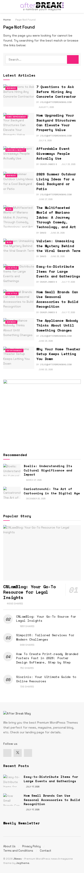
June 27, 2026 (45, 199)
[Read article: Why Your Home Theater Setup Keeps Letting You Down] (18, 358)
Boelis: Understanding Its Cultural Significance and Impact (48, 470)
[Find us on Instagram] (28, 753)
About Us (9, 846)
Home (7, 19)
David (43, 232)
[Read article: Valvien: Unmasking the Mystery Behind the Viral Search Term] (18, 250)
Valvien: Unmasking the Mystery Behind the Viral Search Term (58, 245)
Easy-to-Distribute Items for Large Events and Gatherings (58, 271)
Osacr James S (48, 164)
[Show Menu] (5, 6)
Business (11, 88)
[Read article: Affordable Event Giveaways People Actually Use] (18, 157)
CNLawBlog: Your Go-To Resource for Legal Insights (29, 592)
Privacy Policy (31, 846)
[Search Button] (79, 6)
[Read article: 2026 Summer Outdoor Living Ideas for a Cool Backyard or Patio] (18, 183)
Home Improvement (16, 117)
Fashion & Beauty (16, 150)
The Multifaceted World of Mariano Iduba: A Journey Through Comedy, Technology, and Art (56, 217)
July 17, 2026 (68, 281)
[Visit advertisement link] (42, 412)
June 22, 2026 (45, 369)
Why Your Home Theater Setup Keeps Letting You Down (58, 353)
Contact (45, 850)
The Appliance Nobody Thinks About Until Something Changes (57, 325)
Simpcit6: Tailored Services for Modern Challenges (45, 637)
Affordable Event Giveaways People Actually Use (53, 153)
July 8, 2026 (45, 140)
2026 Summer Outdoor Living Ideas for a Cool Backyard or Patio (56, 181)
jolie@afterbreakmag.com (56, 102)
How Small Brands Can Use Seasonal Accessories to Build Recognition (57, 299)
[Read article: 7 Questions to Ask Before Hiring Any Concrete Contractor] (18, 95)
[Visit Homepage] (42, 6)
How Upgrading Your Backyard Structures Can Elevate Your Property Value (56, 122)
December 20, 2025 (35, 498)
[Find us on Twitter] (18, 753)
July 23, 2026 (68, 164)
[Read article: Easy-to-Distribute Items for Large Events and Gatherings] (18, 275)
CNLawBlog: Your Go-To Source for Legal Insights (46, 618)
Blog (9, 209)
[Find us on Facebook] (7, 753)
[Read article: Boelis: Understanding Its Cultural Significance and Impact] (11, 470)
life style (12, 268)
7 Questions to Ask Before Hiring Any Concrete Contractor (56, 91)
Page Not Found (25, 19)
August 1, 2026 (46, 107)
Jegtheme (22, 863)
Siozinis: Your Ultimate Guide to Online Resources (46, 678)
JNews (17, 858)
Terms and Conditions (18, 850)
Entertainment (14, 350)
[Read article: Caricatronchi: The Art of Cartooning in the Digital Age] (11, 493)
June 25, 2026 (57, 232)
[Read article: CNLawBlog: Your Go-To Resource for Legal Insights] (42, 553)
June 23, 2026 (45, 341)
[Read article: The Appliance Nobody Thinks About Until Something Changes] (18, 329)
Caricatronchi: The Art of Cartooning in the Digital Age (52, 491)
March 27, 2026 (33, 480)
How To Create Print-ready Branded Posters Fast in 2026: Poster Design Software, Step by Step (47, 658)
